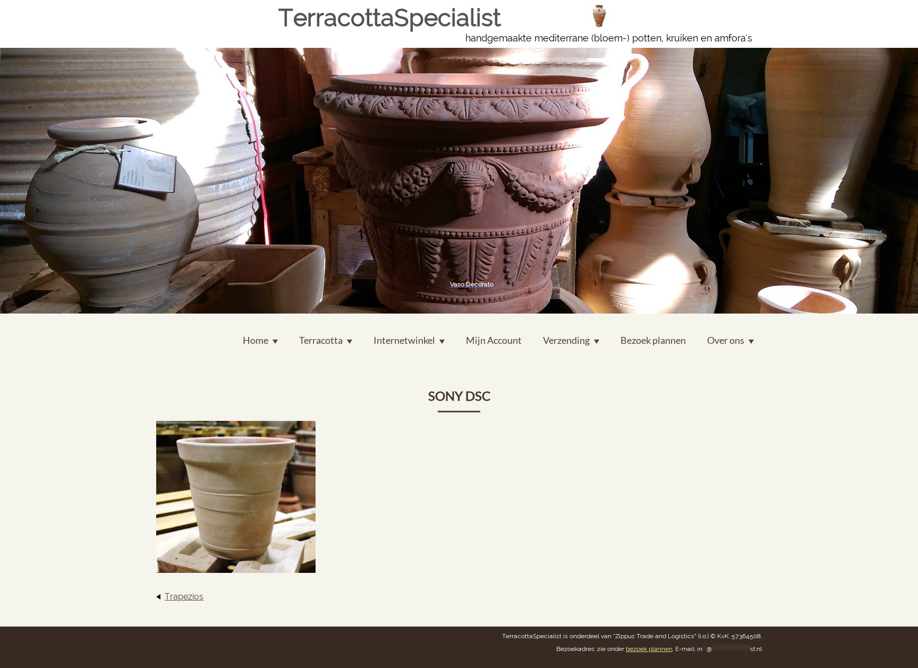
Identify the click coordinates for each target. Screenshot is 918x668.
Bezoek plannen (653, 340)
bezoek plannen (649, 649)
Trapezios (184, 596)
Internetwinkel (404, 340)
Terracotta (321, 340)
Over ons (725, 340)
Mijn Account (494, 340)
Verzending (566, 340)
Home (255, 340)
